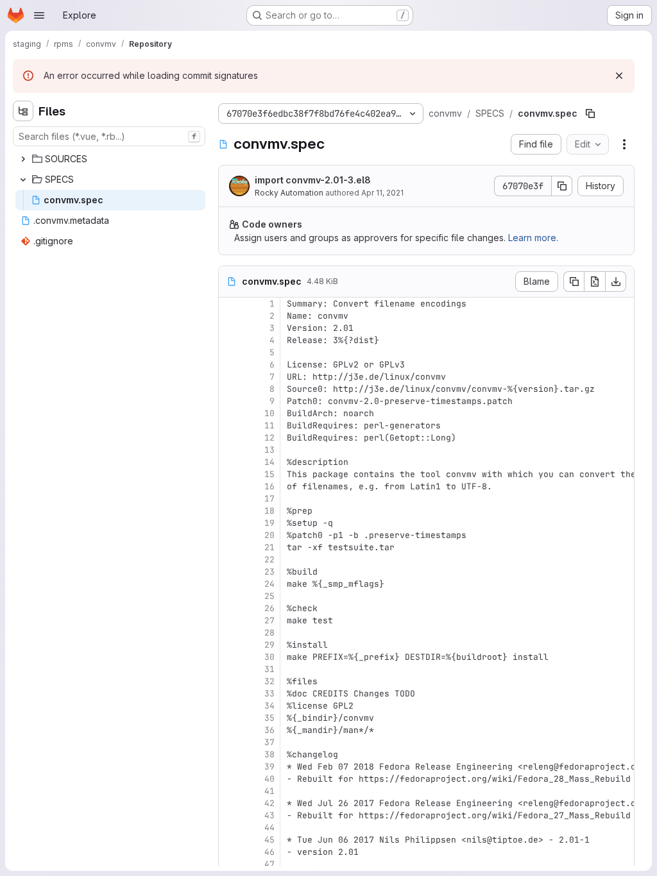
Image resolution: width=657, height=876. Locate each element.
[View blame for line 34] (229, 706)
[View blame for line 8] (229, 389)
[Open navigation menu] (39, 15)
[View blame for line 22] (229, 559)
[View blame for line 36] (229, 730)
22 (269, 559)
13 (269, 449)
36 (269, 730)
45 (269, 839)
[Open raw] (594, 281)
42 (269, 803)
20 (269, 535)
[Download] (616, 281)
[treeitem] (110, 159)
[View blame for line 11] (229, 425)
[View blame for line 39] (229, 767)
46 (269, 852)
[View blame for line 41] (229, 791)
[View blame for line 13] (229, 450)
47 (269, 864)
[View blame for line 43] (229, 815)
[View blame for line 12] (229, 438)
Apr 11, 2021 (382, 193)
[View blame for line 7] (229, 377)
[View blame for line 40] (229, 779)
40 (269, 778)
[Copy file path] (590, 113)
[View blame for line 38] (229, 754)
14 (269, 462)
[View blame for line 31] (229, 669)
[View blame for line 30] (229, 657)
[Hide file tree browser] (23, 111)
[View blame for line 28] (229, 633)
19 (269, 523)
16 (269, 486)
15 (269, 474)
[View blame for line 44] (229, 827)
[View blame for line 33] (229, 693)
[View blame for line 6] (229, 364)
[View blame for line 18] (229, 511)
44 (269, 827)
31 (269, 669)
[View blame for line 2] (229, 316)
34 (269, 705)
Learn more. (533, 237)
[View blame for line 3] (229, 328)
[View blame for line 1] (229, 304)
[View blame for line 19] (229, 523)
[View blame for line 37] (229, 742)
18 (269, 510)
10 (269, 413)
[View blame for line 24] (229, 584)
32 (269, 681)
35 (269, 717)
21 (269, 547)
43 (269, 815)
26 (269, 608)
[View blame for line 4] (229, 340)
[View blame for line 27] (229, 620)
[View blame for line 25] (229, 596)
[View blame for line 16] (229, 486)
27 (269, 620)
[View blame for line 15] (229, 474)
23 (269, 571)
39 (269, 766)
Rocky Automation (289, 193)
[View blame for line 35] (229, 718)
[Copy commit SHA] (562, 186)
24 (269, 583)
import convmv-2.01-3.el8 (313, 179)
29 (269, 644)
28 (269, 632)
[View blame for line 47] (229, 864)
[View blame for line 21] (229, 547)
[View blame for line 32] (229, 681)
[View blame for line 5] (229, 352)
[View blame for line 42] (229, 803)
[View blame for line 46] (229, 852)
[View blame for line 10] (229, 413)
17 (269, 498)
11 (269, 425)
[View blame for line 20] (229, 535)
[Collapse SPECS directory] (23, 179)
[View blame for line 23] (229, 572)
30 (269, 657)
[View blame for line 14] (229, 462)
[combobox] (109, 136)
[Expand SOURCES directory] (23, 159)
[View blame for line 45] (229, 840)
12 (269, 437)
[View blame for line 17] (229, 499)
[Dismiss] (619, 75)
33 (269, 693)
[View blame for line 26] (229, 608)
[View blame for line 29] (229, 645)
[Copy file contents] (573, 281)
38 (269, 754)
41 (269, 791)
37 (269, 742)
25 (269, 596)
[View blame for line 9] (229, 401)
